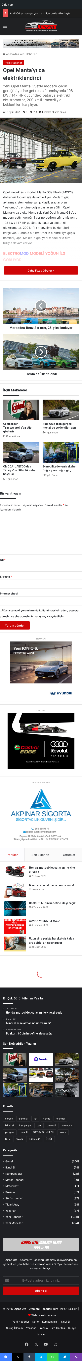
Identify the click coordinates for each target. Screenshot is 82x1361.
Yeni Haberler (28, 54)
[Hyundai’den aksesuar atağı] (67, 1090)
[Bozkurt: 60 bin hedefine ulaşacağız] (15, 908)
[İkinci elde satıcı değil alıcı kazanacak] (41, 1075)
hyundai (60, 1118)
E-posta (6, 576)
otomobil (52, 1125)
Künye (72, 1328)
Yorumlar (68, 855)
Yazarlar (10, 1210)
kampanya (25, 1125)
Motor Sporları (14, 1179)
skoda (63, 1132)
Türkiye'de (34, 1138)
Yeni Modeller (13, 1223)
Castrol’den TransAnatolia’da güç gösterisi (17, 427)
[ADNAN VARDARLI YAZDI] (15, 926)
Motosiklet (12, 1186)
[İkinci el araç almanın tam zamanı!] (15, 890)
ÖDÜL (49, 1138)
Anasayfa (11, 54)
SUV (7, 1138)
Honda (46, 1118)
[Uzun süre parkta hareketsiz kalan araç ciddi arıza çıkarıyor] (15, 944)
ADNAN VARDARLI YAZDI (44, 920)
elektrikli (23, 1118)
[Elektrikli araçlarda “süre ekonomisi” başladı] (41, 1090)
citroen (9, 1118)
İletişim (41, 1334)
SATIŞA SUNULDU (43, 1132)
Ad (3, 559)
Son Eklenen (40, 855)
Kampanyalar (13, 1173)
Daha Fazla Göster (40, 270)
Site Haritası (58, 1328)
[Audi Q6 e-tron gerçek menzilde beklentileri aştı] (61, 410)
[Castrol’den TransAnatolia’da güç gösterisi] (21, 410)
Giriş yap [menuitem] (7, 4)
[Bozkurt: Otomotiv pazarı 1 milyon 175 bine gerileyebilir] (67, 1075)
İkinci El (10, 1167)
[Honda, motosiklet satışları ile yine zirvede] (15, 873)
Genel (9, 1161)
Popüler (12, 855)
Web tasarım (48, 1315)
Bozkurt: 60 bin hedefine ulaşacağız (52, 903)
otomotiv (67, 1125)
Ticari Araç (12, 1204)
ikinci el (9, 1125)
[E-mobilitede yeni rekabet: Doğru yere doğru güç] (61, 452)
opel (39, 1125)
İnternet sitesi (9, 593)
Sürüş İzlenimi (14, 1198)
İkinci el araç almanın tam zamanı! (51, 885)
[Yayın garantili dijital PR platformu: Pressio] (41, 1059)
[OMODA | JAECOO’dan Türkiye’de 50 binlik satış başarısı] (21, 452)
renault (24, 1132)
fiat (35, 1118)
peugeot (9, 1132)
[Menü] (5, 27)
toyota (19, 1138)
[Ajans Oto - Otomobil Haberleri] (41, 26)
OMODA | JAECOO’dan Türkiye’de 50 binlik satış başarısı (44, 13)
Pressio (10, 1192)
